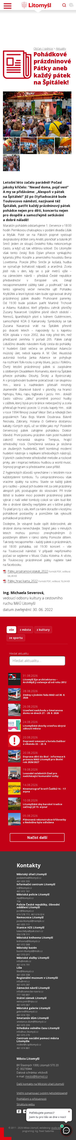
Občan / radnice (43, 48)
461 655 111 (23, 924)
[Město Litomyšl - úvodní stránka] (36, 5)
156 (19, 901)
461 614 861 (23, 1048)
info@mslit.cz (24, 961)
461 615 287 (23, 984)
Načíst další (37, 837)
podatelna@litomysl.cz (29, 877)
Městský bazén (27, 947)
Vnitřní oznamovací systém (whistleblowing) (42, 1093)
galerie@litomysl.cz (27, 1011)
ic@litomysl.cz (24, 888)
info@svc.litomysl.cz (27, 1031)
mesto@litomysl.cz (36, 1076)
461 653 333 (23, 881)
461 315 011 (23, 954)
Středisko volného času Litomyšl (38, 1028)
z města (25, 630)
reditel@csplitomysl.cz (29, 1044)
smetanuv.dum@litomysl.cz (31, 1021)
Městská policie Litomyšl (33, 894)
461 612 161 (23, 891)
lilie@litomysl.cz (25, 971)
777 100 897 (23, 994)
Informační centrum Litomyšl (36, 884)
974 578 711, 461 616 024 (30, 914)
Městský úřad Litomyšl (32, 874)
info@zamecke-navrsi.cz (30, 991)
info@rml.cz (23, 981)
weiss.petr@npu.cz (27, 1001)
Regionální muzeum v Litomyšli (37, 978)
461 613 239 (23, 1025)
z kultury (43, 630)
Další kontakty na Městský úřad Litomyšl (40, 1084)
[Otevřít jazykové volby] (71, 5)
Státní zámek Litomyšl (31, 998)
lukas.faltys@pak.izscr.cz (30, 931)
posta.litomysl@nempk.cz (30, 921)
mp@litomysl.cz (25, 898)
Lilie (19, 967)
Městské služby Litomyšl (33, 957)
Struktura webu (26, 1104)
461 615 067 (23, 1004)
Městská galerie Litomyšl (33, 1008)
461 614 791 (23, 964)
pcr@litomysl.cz (25, 911)
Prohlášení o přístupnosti (31, 1099)
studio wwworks (59, 1127)
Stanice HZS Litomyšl (30, 927)
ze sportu (16, 638)
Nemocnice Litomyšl (30, 917)
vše (11, 630)
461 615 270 (23, 1035)
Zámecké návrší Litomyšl (33, 988)
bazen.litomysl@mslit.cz (30, 951)
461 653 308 (23, 974)
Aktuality (61, 48)
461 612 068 (23, 944)
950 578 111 (23, 934)
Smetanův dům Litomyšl (33, 1018)
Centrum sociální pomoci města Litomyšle (38, 1039)
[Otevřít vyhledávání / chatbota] (64, 5)
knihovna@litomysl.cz (28, 941)
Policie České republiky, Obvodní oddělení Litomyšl (38, 906)
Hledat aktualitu (19, 653)
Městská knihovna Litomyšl (35, 937)
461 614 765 (23, 1015)
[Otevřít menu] (7, 6)
